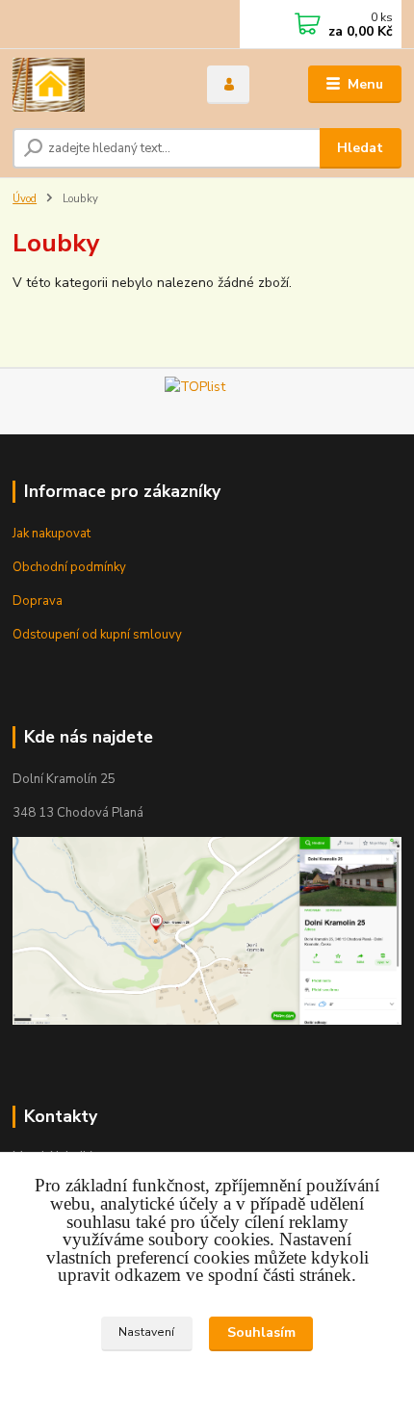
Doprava (38, 601)
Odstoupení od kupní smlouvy (97, 634)
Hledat (360, 148)
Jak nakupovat (52, 533)
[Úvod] (93, 85)
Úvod (25, 199)
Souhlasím (261, 1332)
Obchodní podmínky (69, 567)
